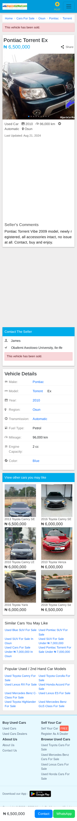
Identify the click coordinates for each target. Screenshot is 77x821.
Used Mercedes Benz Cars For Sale (55, 757)
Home (9, 18)
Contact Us (9, 750)
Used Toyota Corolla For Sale (54, 678)
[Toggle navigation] (69, 6)
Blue (36, 461)
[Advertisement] (38, 180)
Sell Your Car (54, 728)
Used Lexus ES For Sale (54, 693)
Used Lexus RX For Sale (21, 684)
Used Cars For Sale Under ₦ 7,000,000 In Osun (19, 652)
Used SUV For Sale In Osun (19, 641)
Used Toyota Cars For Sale (55, 747)
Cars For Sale (25, 18)
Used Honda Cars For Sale (55, 776)
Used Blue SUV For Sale (21, 630)
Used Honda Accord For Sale (54, 686)
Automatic (40, 419)
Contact (43, 813)
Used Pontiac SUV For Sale (53, 632)
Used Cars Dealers (14, 734)
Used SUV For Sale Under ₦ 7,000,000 (51, 641)
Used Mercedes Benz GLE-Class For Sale (53, 704)
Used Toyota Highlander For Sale (20, 704)
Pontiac (54, 18)
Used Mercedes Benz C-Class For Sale (21, 695)
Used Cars (9, 728)
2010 (36, 400)
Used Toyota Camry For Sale (20, 678)
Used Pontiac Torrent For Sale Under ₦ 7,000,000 (55, 649)
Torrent (67, 18)
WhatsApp (64, 813)
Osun (41, 18)
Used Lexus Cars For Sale (55, 766)
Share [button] (70, 47)
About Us (8, 745)
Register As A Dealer (54, 734)
